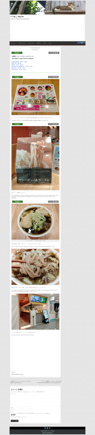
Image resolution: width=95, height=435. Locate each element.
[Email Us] (82, 43)
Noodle (32, 47)
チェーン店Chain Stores (31, 43)
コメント (13, 393)
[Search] (84, 43)
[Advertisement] (47, 31)
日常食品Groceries (38, 43)
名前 (12, 407)
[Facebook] (78, 43)
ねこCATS (50, 43)
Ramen (35, 47)
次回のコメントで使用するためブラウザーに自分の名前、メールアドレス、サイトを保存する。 (31, 413)
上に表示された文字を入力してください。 (19, 416)
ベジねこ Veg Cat (17, 17)
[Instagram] (80, 43)
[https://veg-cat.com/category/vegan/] (16, 53)
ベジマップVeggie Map (13, 43)
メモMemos (45, 43)
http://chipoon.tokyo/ (18, 374)
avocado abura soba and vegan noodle (32, 120)
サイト (12, 411)
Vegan (39, 47)
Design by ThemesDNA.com (47, 432)
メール (13, 409)
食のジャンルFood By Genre (22, 43)
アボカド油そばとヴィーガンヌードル (38, 117)
